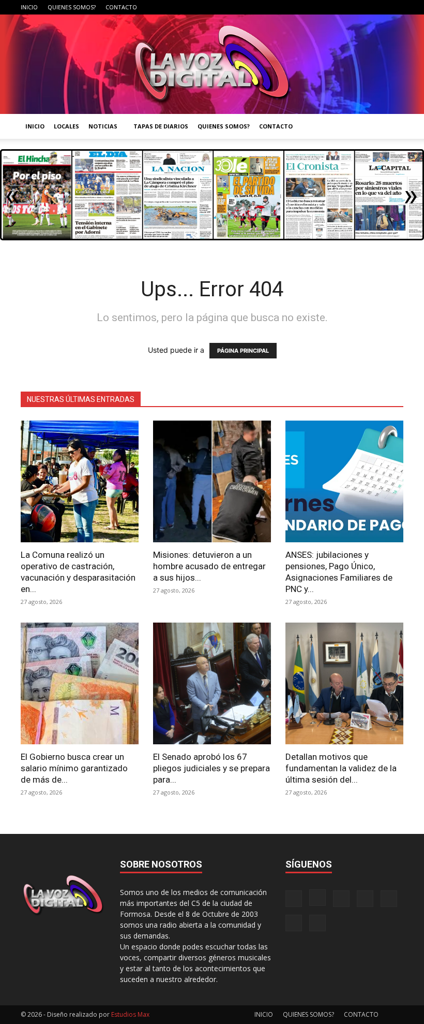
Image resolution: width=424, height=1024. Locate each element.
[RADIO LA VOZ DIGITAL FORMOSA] (212, 64)
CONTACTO (121, 7)
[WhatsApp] (378, 7)
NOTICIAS (102, 126)
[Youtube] (395, 7)
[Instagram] (310, 7)
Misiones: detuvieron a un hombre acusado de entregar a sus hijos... (209, 566)
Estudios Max (130, 1014)
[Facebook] (293, 7)
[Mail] (327, 7)
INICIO (29, 7)
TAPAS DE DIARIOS (160, 126)
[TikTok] (344, 7)
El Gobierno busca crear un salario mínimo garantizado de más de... (74, 768)
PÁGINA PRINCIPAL (243, 350)
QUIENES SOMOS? (72, 7)
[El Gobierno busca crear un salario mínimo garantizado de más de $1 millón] (80, 683)
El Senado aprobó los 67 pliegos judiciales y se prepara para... (211, 768)
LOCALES (66, 126)
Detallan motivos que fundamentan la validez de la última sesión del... (341, 768)
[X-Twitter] (361, 7)
